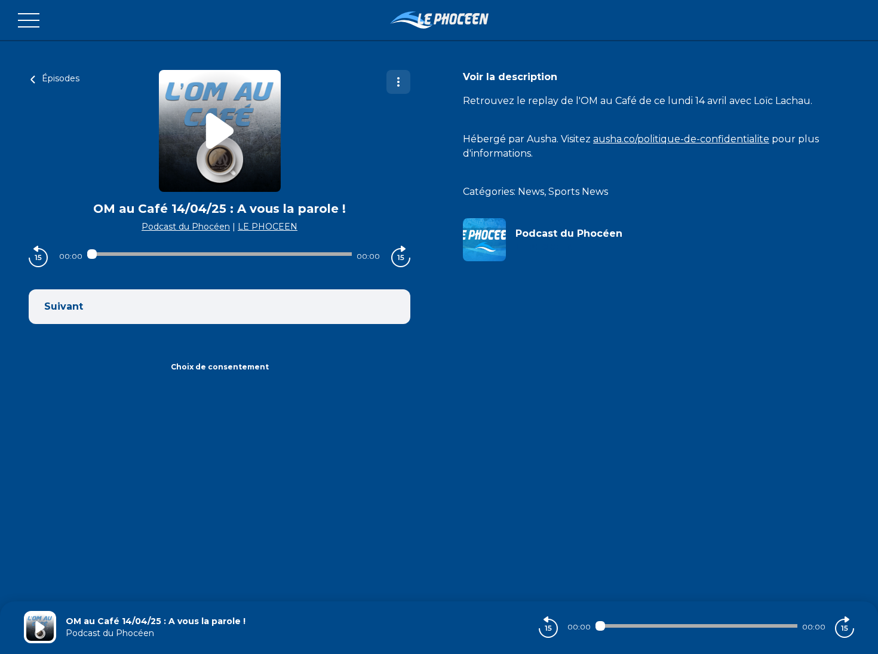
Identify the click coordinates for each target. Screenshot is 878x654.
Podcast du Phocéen (186, 226)
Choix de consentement (220, 366)
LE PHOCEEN (267, 226)
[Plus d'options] (398, 82)
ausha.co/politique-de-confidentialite (681, 139)
